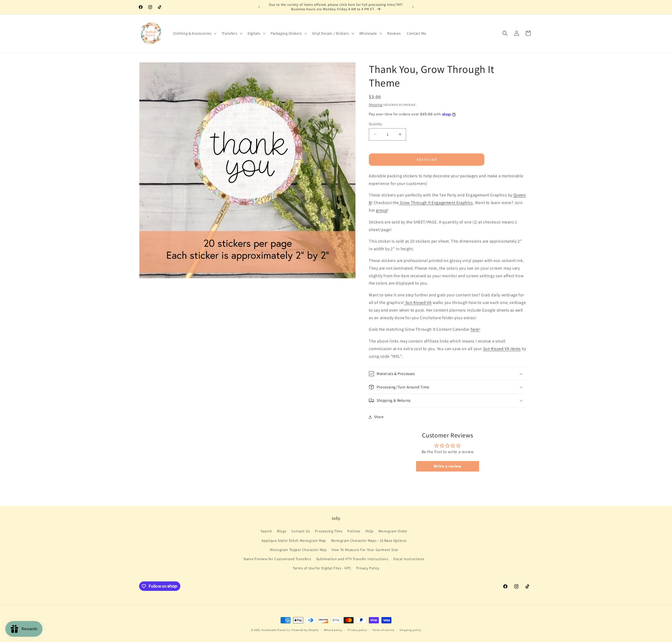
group (381, 210)
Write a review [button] (447, 466)
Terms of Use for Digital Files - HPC (322, 568)
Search (266, 531)
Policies (353, 531)
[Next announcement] (413, 7)
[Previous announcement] (259, 7)
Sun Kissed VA (418, 302)
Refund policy (333, 630)
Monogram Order (393, 531)
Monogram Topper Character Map (298, 549)
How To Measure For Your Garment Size (365, 549)
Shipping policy (410, 630)
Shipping (375, 104)
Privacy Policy (367, 568)
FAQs (369, 531)
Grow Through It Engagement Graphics (436, 202)
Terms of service (383, 630)
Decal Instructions (408, 559)
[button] (194, 33)
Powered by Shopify (305, 630)
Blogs (281, 531)
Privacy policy (357, 630)
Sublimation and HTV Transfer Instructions (352, 559)
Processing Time (328, 531)
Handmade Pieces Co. (276, 630)
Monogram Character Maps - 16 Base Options (369, 540)
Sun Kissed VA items (502, 348)
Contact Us (300, 531)
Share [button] (379, 416)
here (475, 329)
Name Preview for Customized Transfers (277, 559)
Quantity (375, 124)
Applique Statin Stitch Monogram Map (293, 540)
